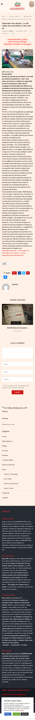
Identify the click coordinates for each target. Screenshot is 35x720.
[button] (3, 319)
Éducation (5, 455)
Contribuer (5, 497)
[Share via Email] (5, 277)
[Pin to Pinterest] (28, 273)
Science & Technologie (11, 474)
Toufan (11, 31)
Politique (4, 446)
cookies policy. (19, 710)
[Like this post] (15, 273)
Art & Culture (8, 479)
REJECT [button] (8, 714)
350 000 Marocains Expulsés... (17, 327)
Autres (4, 469)
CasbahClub (5, 493)
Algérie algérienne (7, 441)
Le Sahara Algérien (7, 460)
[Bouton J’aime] (4, 263)
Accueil (4, 436)
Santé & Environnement (11, 483)
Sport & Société (8, 488)
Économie (5, 450)
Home (3, 16)
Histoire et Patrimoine (8, 464)
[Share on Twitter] (23, 273)
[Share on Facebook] (19, 273)
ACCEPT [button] (16, 714)
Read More (24, 714)
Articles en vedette (14, 16)
